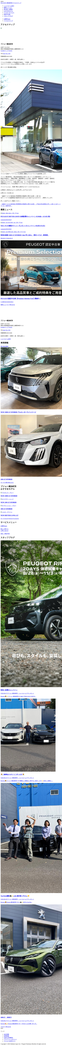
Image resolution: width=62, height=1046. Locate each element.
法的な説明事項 (8, 1037)
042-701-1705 (6, 53)
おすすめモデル (8, 11)
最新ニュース (8, 7)
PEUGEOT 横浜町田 (6, 3)
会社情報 (6, 1034)
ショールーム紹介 (9, 6)
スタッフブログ (8, 16)
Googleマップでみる (6, 50)
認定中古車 (7, 14)
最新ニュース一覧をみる (8, 304)
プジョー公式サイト (10, 1041)
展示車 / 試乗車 (8, 9)
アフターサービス (9, 12)
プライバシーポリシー (10, 1039)
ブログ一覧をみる (6, 1026)
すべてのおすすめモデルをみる (10, 518)
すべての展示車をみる (7, 482)
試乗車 (6, 346)
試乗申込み (7, 19)
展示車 (3, 346)
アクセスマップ (16, 3)
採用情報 (6, 1036)
